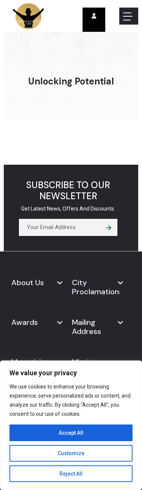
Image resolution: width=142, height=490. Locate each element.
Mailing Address (86, 327)
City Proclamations (96, 287)
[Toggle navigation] (128, 16)
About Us (27, 282)
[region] (71, 425)
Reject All (71, 474)
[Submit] (108, 227)
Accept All (71, 433)
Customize (71, 453)
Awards (24, 322)
